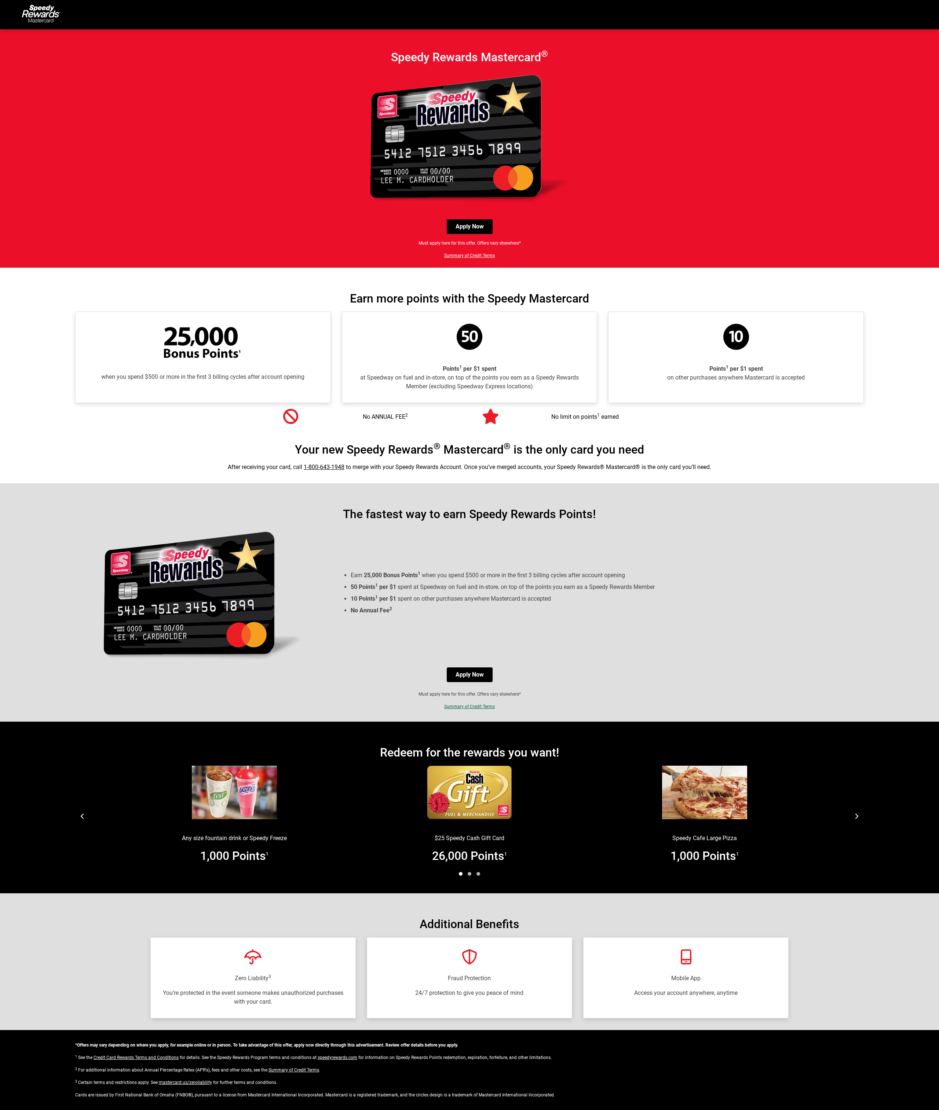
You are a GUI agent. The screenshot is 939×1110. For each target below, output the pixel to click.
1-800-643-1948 (324, 467)
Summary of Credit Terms (469, 255)
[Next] (856, 816)
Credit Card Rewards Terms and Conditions (136, 1057)
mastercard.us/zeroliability (185, 1082)
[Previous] (82, 816)
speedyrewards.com (337, 1057)
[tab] (461, 874)
